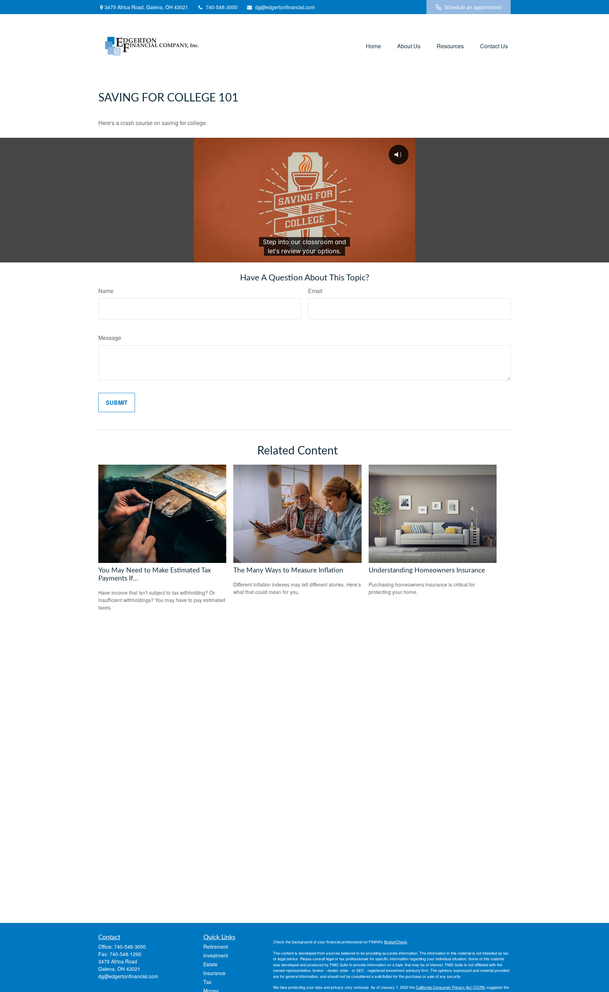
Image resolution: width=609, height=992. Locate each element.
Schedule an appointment (473, 7)
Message (109, 338)
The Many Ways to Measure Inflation (288, 570)
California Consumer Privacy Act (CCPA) (451, 987)
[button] (373, 45)
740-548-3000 (222, 7)
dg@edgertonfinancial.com (285, 7)
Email (315, 291)
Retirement (215, 946)
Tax (207, 981)
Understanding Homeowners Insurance (427, 570)
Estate (210, 964)
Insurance (214, 972)
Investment (215, 955)
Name (105, 291)
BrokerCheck (395, 941)
